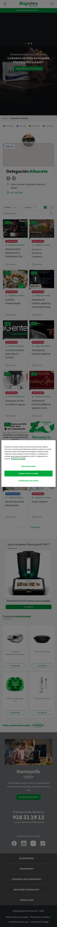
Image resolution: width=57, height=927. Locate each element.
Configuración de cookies (29, 480)
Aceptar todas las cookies (28, 473)
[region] (28, 463)
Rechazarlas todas (28, 466)
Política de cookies (18, 459)
